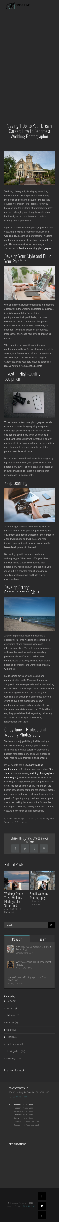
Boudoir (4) (11, 1001)
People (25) (11, 1037)
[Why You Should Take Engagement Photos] (10, 962)
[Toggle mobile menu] (53, 3)
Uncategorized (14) (15, 1051)
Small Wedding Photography (39, 895)
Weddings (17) (13, 1058)
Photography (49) (14, 1044)
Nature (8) (11, 1029)
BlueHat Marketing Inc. (16, 818)
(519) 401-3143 (21, 1096)
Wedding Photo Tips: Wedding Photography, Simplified (13, 899)
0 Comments (20, 822)
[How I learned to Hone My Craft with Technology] (10, 947)
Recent (42, 939)
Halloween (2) (12, 1015)
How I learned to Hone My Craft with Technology (34, 948)
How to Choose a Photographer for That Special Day (26, 978)
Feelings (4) (11, 1008)
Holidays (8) (12, 1022)
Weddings (8, 822)
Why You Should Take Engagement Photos (33, 963)
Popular (17, 939)
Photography (48, 818)
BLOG (21, 1209)
